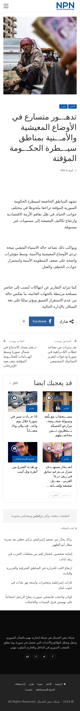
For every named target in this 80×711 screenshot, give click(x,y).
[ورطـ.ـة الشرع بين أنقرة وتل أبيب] (22, 452)
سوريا (40, 684)
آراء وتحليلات (20, 684)
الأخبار (72, 106)
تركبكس (37, 516)
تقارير (63, 106)
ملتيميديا (28, 690)
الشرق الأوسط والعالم (24, 459)
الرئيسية (58, 684)
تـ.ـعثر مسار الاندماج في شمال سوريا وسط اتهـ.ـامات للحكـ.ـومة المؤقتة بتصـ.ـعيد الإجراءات (19, 356)
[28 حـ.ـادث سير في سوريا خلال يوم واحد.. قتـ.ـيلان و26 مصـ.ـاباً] (22, 401)
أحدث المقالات (68, 528)
